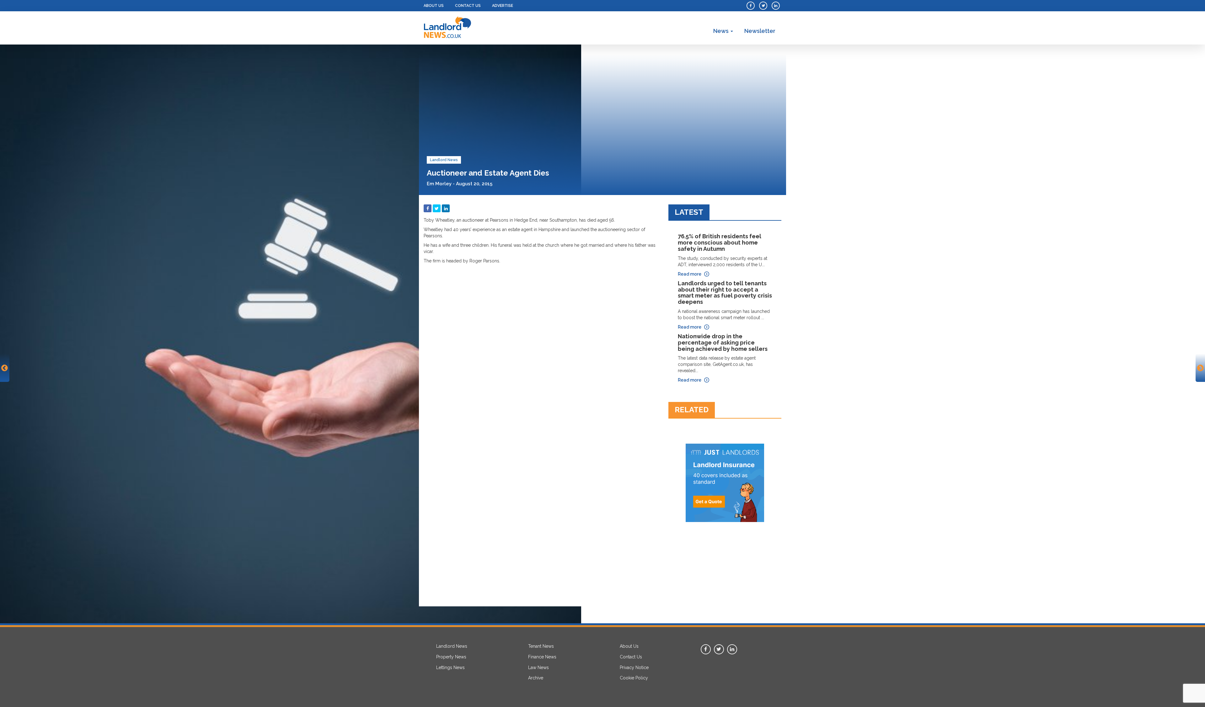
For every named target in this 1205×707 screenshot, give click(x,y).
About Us (434, 5)
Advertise (502, 5)
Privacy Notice (634, 667)
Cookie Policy (634, 677)
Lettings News (450, 667)
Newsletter (759, 31)
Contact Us (468, 5)
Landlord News (444, 160)
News (721, 31)
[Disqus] (541, 345)
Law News (538, 667)
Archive (535, 677)
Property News (451, 656)
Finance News (542, 656)
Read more (689, 274)
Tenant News (541, 646)
